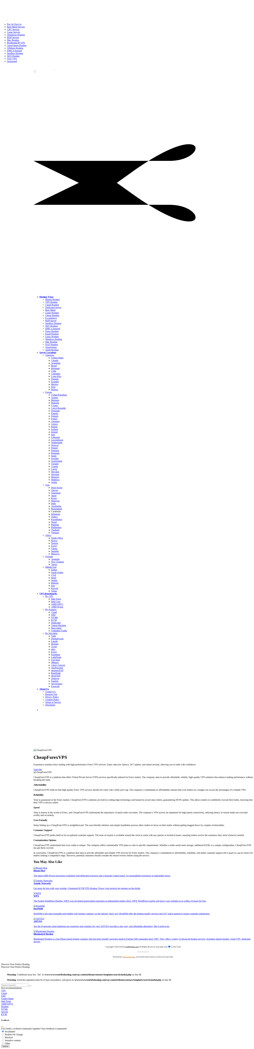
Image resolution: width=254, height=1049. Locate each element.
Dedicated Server (53, 307)
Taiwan (54, 490)
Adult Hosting (52, 350)
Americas (49, 355)
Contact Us (50, 691)
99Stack (55, 662)
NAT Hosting (51, 344)
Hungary (55, 477)
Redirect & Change (13, 1034)
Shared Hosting (52, 299)
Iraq (53, 585)
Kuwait (54, 588)
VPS (3, 990)
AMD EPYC (57, 604)
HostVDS (55, 676)
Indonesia (55, 514)
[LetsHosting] (55, 68)
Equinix (55, 681)
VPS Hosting (51, 302)
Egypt (54, 546)
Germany (55, 421)
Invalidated (9, 1031)
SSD (53, 615)
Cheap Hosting (52, 315)
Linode (54, 641)
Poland (54, 448)
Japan (53, 495)
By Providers (51, 633)
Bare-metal (56, 628)
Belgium (55, 400)
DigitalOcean (57, 638)
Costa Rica (56, 376)
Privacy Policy (52, 697)
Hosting (5, 1006)
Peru (53, 387)
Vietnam (55, 532)
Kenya (54, 540)
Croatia (54, 466)
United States (57, 358)
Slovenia (55, 474)
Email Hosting (52, 334)
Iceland (54, 429)
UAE (53, 575)
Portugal (55, 450)
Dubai (54, 570)
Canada (54, 360)
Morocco (55, 554)
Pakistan (55, 524)
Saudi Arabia (57, 572)
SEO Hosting (51, 326)
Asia (47, 485)
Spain (53, 456)
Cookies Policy (52, 699)
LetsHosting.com (132, 947)
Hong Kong (56, 487)
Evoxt (54, 652)
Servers (4, 1012)
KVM (54, 620)
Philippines (56, 527)
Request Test (51, 694)
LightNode (56, 657)
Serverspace (56, 683)
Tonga (54, 564)
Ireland (54, 432)
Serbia (54, 482)
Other (7, 1043)
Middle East (50, 567)
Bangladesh (56, 509)
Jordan (54, 580)
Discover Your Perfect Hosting (15, 964)
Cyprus (54, 405)
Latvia (54, 469)
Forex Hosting (52, 331)
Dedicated (56, 623)
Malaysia (55, 501)
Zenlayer (55, 678)
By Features (50, 609)
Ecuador (55, 381)
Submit (5, 1046)
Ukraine (55, 464)
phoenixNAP (57, 670)
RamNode (56, 673)
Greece (54, 424)
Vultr (53, 636)
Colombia (55, 373)
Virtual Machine (58, 625)
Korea (54, 498)
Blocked (8, 1037)
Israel (53, 577)
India (53, 503)
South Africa (57, 538)
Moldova (55, 479)
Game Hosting (52, 312)
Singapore (56, 493)
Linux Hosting (52, 336)
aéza (53, 649)
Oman (54, 591)
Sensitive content (12, 1040)
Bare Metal (50, 310)
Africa (48, 535)
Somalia (55, 551)
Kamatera (55, 654)
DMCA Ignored (52, 328)
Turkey (54, 517)
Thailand (55, 530)
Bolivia (54, 389)
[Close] (2, 1026)
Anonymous (51, 347)
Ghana (54, 548)
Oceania (49, 556)
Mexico (54, 384)
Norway (55, 445)
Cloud (54, 612)
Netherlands (56, 442)
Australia (55, 559)
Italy (53, 434)
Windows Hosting (53, 339)
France (54, 418)
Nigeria (54, 543)
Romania (55, 453)
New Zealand (57, 562)
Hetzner (55, 644)
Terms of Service (53, 702)
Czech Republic (58, 408)
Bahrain (55, 583)
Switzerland (56, 461)
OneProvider (57, 668)
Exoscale (55, 686)
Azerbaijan (56, 506)
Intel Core (55, 601)
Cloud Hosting (52, 305)
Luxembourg (57, 440)
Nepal (54, 522)
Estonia (54, 413)
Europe (48, 392)
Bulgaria (55, 403)
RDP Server (50, 320)
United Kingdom (59, 395)
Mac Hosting (51, 342)
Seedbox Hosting (53, 323)
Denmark (55, 411)
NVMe (54, 617)
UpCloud (55, 660)
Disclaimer (50, 705)
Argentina (55, 363)
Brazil (54, 365)
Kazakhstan (56, 519)
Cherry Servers (58, 665)
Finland (54, 416)
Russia (54, 426)
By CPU (49, 596)
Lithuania (55, 437)
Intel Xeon (56, 599)
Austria (54, 397)
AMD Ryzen (57, 607)
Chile (53, 371)
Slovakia (55, 471)
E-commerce (51, 318)
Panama (55, 379)
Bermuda (55, 368)
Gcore (54, 646)
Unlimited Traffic (59, 630)
